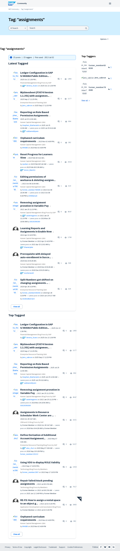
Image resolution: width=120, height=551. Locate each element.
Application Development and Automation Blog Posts (40, 507)
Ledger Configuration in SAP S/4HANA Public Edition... (36, 76)
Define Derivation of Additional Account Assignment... (38, 438)
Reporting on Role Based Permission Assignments (35, 115)
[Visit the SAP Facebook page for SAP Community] (101, 547)
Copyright (28, 547)
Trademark (53, 547)
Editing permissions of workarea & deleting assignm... (38, 180)
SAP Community (13, 9)
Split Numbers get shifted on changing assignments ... (36, 283)
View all (16, 307)
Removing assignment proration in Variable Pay (35, 205)
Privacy (7, 547)
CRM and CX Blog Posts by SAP (32, 422)
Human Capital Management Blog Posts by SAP (38, 213)
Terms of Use (17, 547)
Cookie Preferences (75, 547)
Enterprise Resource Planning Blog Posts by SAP (38, 445)
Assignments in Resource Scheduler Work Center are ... (38, 415)
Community (22, 3)
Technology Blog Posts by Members (33, 469)
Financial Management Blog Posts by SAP (35, 83)
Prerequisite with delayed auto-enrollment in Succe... (36, 257)
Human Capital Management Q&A (32, 122)
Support (62, 547)
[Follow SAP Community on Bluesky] (105, 547)
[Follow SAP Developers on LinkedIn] (113, 547)
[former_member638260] (94, 73)
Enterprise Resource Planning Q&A (33, 103)
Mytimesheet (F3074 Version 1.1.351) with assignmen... (36, 95)
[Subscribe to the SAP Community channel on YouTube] (109, 547)
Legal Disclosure (40, 547)
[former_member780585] (94, 95)
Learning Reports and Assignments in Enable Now (37, 231)
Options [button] (103, 39)
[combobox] (58, 28)
